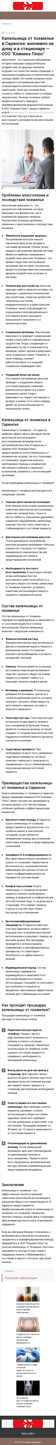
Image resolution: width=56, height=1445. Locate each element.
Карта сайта (27, 1433)
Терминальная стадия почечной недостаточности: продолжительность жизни (26, 1370)
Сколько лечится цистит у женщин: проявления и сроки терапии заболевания (28, 1308)
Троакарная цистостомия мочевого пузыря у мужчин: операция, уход (27, 1402)
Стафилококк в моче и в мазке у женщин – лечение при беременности (28, 1338)
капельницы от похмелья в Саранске (31, 112)
